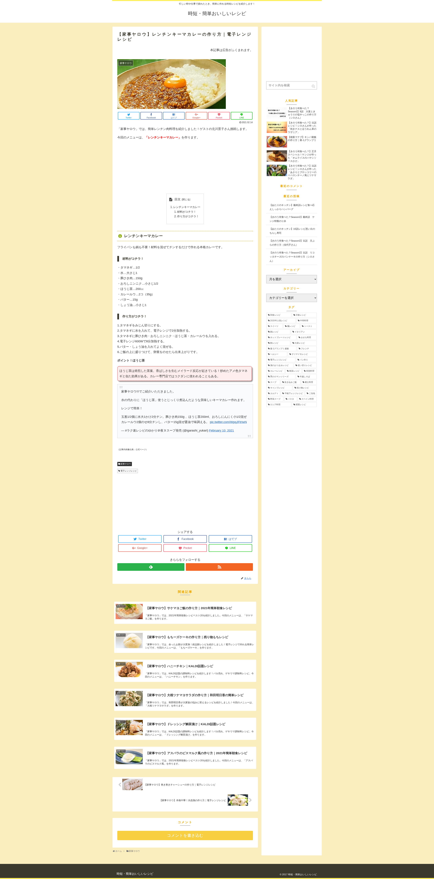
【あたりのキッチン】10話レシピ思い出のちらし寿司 (292, 230)
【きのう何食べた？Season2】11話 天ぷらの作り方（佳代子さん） (292, 242)
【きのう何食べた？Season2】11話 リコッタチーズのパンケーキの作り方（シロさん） (292, 256)
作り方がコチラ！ (188, 216)
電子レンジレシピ (129, 471)
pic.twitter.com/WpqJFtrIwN (228, 422)
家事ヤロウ (126, 464)
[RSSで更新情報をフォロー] (219, 567)
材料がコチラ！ (186, 211)
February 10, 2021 (221, 430)
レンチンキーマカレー (186, 206)
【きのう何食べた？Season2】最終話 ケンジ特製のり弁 (292, 219)
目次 (177, 199)
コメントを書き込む (185, 835)
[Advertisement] (185, 167)
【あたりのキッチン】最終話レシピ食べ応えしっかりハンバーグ (292, 207)
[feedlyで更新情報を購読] (150, 567)
